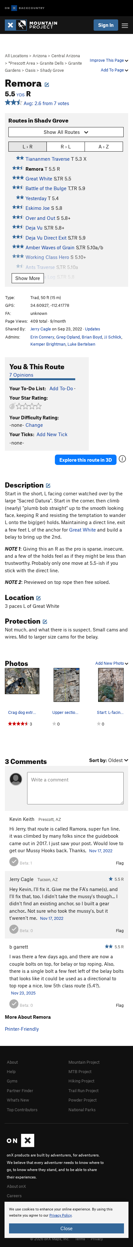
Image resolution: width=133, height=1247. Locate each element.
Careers (14, 1195)
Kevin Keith (22, 819)
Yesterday (36, 198)
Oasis (30, 70)
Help (11, 1071)
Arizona (40, 55)
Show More (27, 278)
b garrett (18, 947)
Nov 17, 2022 (100, 850)
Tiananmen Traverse (48, 159)
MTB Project (79, 1071)
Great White (39, 178)
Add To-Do (61, 388)
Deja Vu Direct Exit (46, 238)
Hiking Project (81, 1080)
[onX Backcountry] (24, 8)
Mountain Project (83, 1062)
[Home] (34, 25)
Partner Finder (20, 1090)
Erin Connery (42, 336)
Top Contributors (22, 1109)
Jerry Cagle (40, 328)
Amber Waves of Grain (50, 247)
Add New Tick (51, 434)
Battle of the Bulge (46, 188)
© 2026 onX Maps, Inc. (49, 1238)
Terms (80, 1238)
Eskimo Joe (38, 208)
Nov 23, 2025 (23, 992)
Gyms (12, 1080)
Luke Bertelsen (81, 344)
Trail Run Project (83, 1090)
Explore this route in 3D (85, 460)
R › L (66, 146)
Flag (120, 862)
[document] (66, 1219)
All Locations (16, 55)
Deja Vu (34, 228)
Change (34, 425)
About (12, 1062)
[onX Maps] (20, 1145)
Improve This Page (107, 60)
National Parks (82, 1109)
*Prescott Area (21, 63)
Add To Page (113, 69)
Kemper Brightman (48, 344)
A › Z (103, 146)
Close (66, 1228)
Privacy (97, 1238)
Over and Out (40, 218)
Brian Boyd (92, 336)
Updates (92, 328)
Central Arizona (65, 55)
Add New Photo (110, 663)
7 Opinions (21, 375)
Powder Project (82, 1099)
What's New (18, 1099)
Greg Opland (68, 336)
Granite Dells (52, 63)
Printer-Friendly (22, 1029)
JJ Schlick (112, 336)
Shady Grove (52, 70)
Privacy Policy (60, 1215)
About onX (16, 1186)
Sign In (106, 25)
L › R (28, 146)
